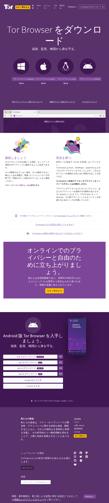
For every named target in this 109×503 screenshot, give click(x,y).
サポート (39, 6)
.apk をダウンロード (29, 356)
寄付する (62, 6)
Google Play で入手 (33, 380)
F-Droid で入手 (33, 386)
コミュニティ (47, 6)
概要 (33, 6)
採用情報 (77, 419)
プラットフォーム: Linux (66, 79)
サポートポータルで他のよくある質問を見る (22, 185)
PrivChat (77, 432)
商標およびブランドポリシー (29, 499)
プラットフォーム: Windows (23, 79)
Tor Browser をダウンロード (90, 7)
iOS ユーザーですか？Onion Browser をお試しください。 (54, 401)
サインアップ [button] (27, 468)
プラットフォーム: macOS (45, 79)
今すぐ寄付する (54, 290)
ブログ (55, 6)
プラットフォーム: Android (90, 79)
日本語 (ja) (72, 7)
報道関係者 (78, 429)
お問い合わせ (79, 425)
